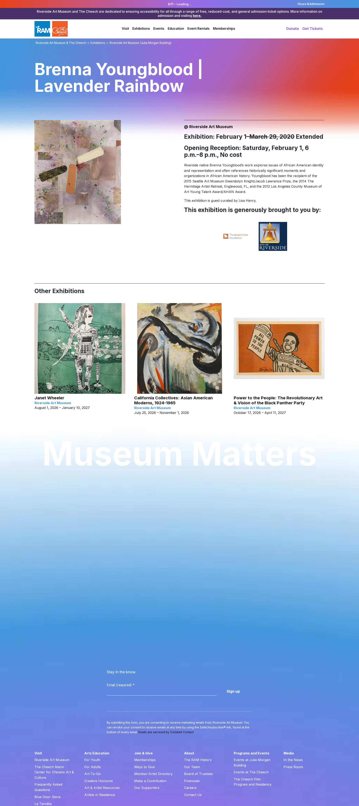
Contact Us (193, 795)
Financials (192, 781)
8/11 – (179, 4)
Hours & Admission (311, 4)
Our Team (192, 767)
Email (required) (121, 685)
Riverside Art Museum (51, 760)
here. (197, 16)
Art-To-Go (92, 774)
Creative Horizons (98, 781)
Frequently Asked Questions (48, 787)
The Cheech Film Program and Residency (253, 782)
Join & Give (143, 753)
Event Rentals (198, 28)
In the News (293, 760)
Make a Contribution (150, 781)
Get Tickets (312, 28)
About (189, 753)
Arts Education (96, 753)
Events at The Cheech (251, 772)
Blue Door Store (47, 797)
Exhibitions (141, 28)
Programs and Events (251, 753)
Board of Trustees (198, 774)
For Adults (92, 767)
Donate (292, 28)
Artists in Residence (99, 795)
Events (158, 28)
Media (289, 753)
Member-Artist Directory (153, 774)
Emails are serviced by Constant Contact (166, 732)
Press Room (293, 767)
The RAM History (198, 760)
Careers (190, 788)
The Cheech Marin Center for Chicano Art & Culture (54, 772)
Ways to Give (144, 767)
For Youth (92, 760)
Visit (125, 28)
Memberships (224, 28)
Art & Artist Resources (102, 788)
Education (176, 28)
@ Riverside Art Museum (208, 126)
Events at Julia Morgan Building (252, 762)
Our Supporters (146, 788)
